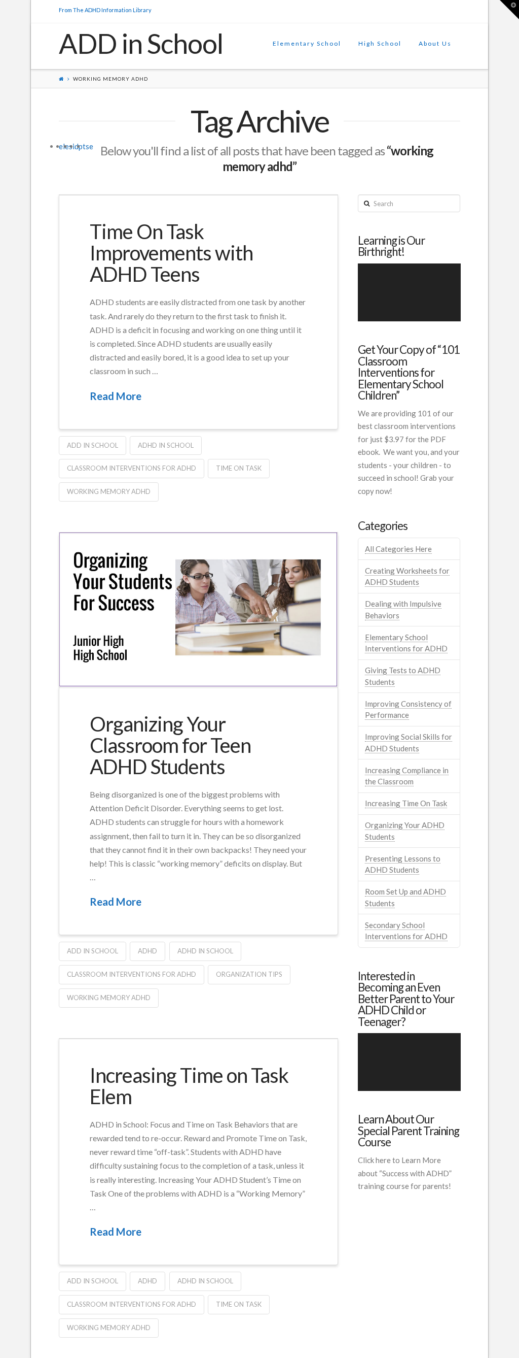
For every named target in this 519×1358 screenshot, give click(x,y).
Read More (115, 396)
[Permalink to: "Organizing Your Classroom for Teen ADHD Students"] (198, 610)
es (68, 146)
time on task (239, 468)
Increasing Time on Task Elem (189, 1086)
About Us (435, 43)
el (62, 146)
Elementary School (307, 43)
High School (379, 43)
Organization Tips (249, 974)
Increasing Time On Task (406, 803)
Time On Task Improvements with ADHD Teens (171, 252)
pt (82, 146)
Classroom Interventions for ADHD (131, 468)
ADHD (147, 951)
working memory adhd (109, 491)
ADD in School (141, 43)
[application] (409, 292)
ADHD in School (166, 445)
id (75, 146)
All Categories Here (398, 548)
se (89, 146)
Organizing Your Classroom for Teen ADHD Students (170, 745)
